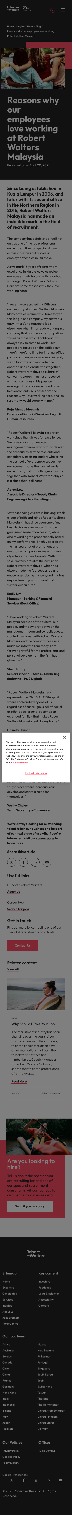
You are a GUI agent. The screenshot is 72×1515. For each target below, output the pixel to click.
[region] (36, 757)
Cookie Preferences (36, 773)
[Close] (64, 737)
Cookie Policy (20, 762)
